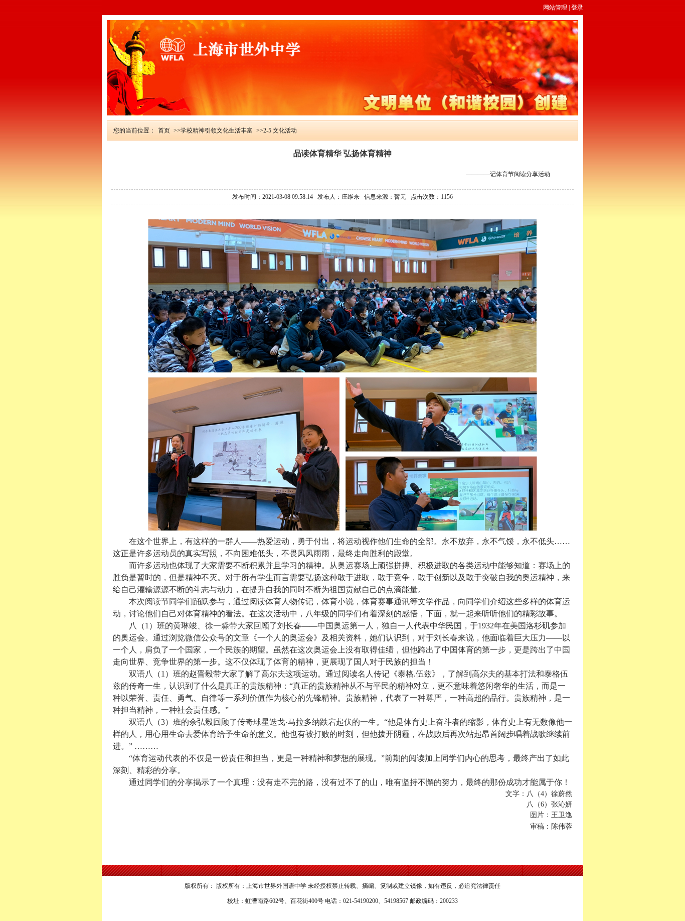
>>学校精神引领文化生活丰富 (213, 130)
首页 (164, 130)
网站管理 (555, 7)
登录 (577, 7)
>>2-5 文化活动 (276, 130)
